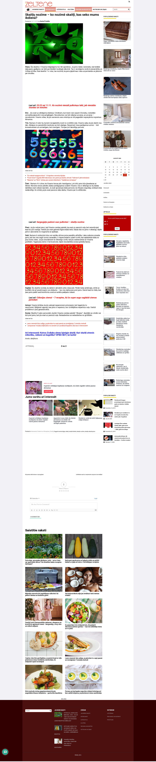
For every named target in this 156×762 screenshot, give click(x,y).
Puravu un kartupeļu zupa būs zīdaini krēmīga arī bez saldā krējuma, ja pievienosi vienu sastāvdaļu (83, 692)
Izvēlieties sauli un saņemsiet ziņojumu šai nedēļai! (89, 474)
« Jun (105, 179)
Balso (117, 228)
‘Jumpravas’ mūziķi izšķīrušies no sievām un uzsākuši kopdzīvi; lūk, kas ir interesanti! (57, 326)
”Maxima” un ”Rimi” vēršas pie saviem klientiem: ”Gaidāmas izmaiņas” (51, 180)
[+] (57, 510)
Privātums (110, 719)
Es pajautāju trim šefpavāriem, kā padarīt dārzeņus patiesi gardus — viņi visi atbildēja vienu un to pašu (83, 627)
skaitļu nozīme (80, 431)
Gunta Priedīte (45, 21)
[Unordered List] (44, 510)
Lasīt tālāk (48, 391)
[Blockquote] (47, 510)
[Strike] (39, 510)
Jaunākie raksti (38, 9)
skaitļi (67, 431)
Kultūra (71, 9)
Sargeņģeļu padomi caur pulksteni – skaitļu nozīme (60, 222)
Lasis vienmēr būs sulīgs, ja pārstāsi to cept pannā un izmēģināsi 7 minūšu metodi (56, 323)
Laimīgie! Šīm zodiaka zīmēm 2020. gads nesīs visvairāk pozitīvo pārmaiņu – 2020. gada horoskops (122, 426)
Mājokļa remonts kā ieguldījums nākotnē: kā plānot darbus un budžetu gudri (41, 594)
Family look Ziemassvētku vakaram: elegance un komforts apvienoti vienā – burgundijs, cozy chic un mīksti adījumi (43, 624)
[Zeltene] (28, 9)
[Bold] (32, 510)
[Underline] (37, 510)
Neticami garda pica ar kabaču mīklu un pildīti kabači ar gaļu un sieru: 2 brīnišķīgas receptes (82, 561)
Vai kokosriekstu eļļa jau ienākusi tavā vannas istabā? (82, 594)
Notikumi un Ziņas (100, 9)
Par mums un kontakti (114, 716)
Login (95, 498)
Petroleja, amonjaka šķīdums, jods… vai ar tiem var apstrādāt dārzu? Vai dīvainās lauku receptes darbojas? (43, 562)
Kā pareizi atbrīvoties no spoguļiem (34, 474)
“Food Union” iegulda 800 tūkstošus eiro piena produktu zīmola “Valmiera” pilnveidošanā (58, 178)
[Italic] (34, 510)
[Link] (52, 510)
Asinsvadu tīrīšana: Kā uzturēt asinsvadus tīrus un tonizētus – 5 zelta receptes (122, 438)
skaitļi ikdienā (72, 431)
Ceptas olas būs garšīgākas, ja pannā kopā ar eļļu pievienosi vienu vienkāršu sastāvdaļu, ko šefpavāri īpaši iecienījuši (43, 660)
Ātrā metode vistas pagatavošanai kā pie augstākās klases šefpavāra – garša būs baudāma (43, 692)
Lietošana (110, 713)
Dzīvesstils (61, 9)
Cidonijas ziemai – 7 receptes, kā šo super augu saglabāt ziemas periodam (63, 298)
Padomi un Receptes (83, 9)
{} (54, 510)
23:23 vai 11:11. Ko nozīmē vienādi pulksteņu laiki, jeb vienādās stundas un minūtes (62, 106)
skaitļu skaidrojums (90, 431)
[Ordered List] (42, 510)
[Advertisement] (63, 89)
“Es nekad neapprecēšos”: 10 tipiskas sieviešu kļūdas (46, 176)
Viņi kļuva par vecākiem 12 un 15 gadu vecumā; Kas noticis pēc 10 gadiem (121, 414)
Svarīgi (52, 431)
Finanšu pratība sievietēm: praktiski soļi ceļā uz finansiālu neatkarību (65, 743)
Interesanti (50, 9)
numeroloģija (61, 431)
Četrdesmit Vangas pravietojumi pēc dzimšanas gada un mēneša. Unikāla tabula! (122, 403)
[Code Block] (49, 510)
